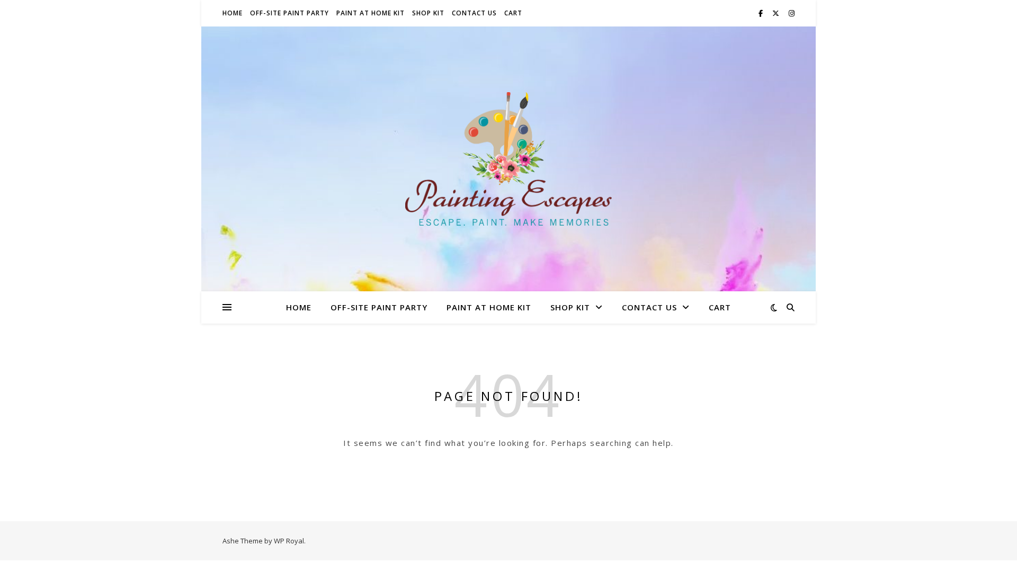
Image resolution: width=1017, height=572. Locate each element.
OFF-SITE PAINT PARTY (289, 12)
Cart (513, 12)
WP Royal (289, 541)
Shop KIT (428, 12)
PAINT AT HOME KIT (370, 12)
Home (232, 12)
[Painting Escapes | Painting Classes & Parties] (508, 159)
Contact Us (474, 12)
